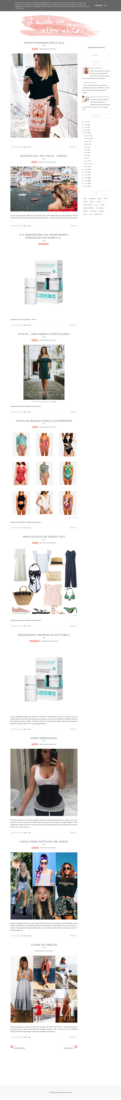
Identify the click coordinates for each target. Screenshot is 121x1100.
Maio (85, 155)
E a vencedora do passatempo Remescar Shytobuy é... (44, 236)
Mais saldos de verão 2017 (44, 536)
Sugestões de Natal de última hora (100, 97)
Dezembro (87, 136)
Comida (102, 204)
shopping (85, 211)
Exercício (101, 211)
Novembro (87, 138)
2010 (85, 186)
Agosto (86, 147)
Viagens (99, 201)
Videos (85, 214)
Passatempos (43, 244)
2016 (85, 169)
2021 (85, 121)
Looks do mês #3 (44, 944)
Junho (85, 152)
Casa (90, 214)
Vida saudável (100, 208)
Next (71, 206)
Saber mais (99, 5)
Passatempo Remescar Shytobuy (44, 634)
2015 (85, 172)
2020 (85, 124)
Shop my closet (98, 214)
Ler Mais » (73, 147)
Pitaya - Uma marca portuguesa (44, 334)
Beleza (99, 198)
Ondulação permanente (90, 82)
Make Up (92, 201)
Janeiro (86, 166)
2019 (85, 127)
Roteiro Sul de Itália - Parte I (44, 155)
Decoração (94, 211)
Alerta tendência (87, 204)
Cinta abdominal (44, 738)
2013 (85, 177)
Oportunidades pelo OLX (44, 42)
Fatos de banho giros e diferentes (44, 420)
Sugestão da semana (88, 208)
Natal (96, 204)
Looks (34, 162)
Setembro (87, 144)
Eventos (35, 847)
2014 (85, 175)
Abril (85, 158)
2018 (85, 130)
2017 (85, 133)
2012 (85, 180)
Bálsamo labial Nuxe (96, 68)
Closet (35, 49)
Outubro (86, 141)
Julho (85, 149)
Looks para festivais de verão (44, 841)
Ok (105, 5)
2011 (85, 183)
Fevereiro (87, 164)
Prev (67, 206)
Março (86, 161)
